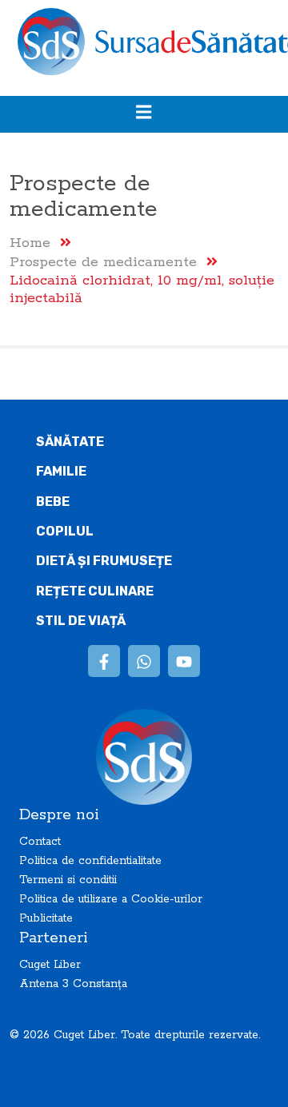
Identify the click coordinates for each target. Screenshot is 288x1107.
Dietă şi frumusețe (104, 560)
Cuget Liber (50, 965)
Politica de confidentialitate (90, 861)
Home (30, 242)
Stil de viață (81, 620)
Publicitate (46, 918)
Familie (61, 471)
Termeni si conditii (68, 880)
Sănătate (70, 441)
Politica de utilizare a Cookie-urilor (110, 899)
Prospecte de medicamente (103, 262)
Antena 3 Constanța (73, 984)
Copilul (65, 531)
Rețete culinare (95, 591)
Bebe (53, 501)
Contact (40, 841)
